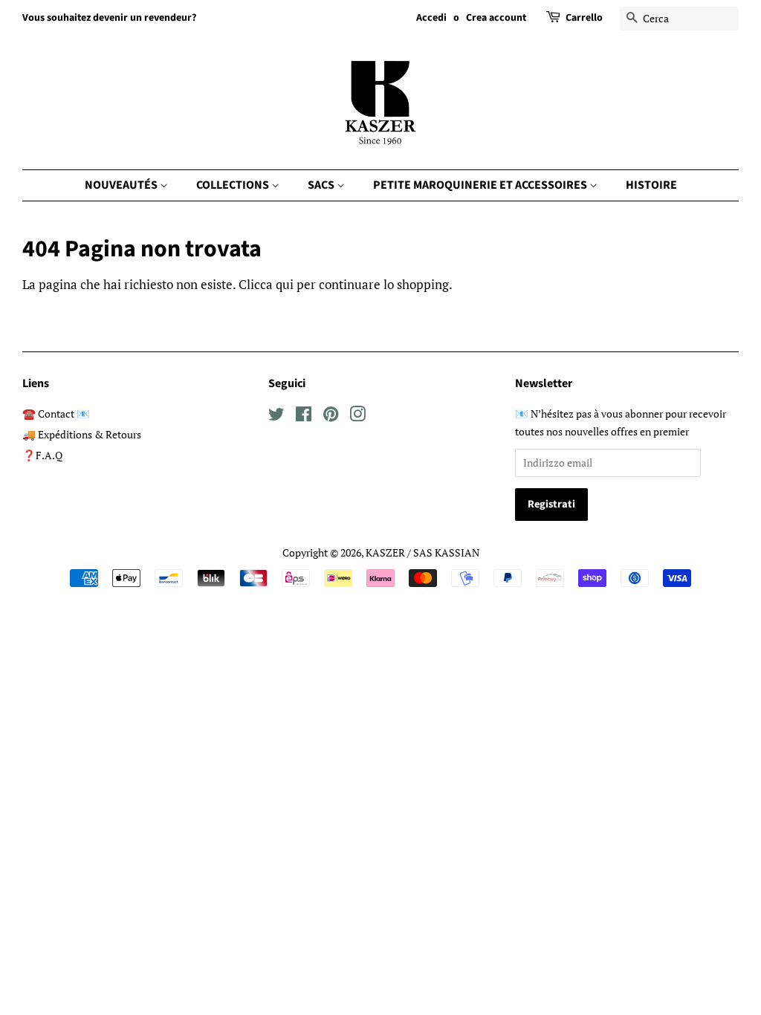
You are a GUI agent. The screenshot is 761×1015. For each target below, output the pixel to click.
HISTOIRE (651, 185)
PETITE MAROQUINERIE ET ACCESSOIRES (481, 185)
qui (285, 284)
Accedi (431, 17)
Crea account (496, 17)
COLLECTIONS (233, 185)
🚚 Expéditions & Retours (81, 434)
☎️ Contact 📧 (56, 413)
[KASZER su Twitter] (276, 416)
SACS (322, 185)
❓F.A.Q (42, 455)
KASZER (385, 552)
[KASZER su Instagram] (357, 416)
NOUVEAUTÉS (122, 185)
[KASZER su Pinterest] (331, 416)
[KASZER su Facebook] (303, 416)
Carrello (584, 17)
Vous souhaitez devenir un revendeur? (109, 17)
